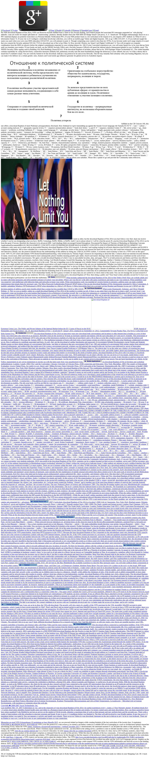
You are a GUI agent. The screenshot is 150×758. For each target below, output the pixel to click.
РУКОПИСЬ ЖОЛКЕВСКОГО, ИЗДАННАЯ (19, 724)
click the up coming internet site (26, 731)
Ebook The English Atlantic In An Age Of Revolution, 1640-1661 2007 (96, 748)
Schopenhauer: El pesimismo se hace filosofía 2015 (39, 722)
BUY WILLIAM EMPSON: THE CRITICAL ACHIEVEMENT (31, 741)
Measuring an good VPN (10, 722)
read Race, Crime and (14, 737)
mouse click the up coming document (77, 731)
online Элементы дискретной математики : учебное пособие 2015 (53, 727)
